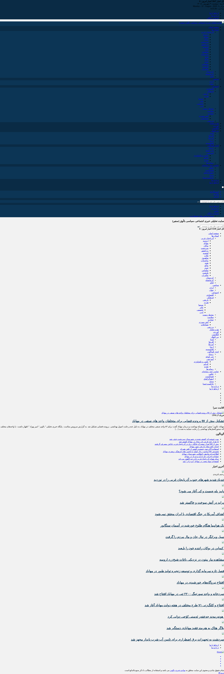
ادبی (201, 106)
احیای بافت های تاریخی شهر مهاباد (204, 446)
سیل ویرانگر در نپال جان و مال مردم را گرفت (195, 537)
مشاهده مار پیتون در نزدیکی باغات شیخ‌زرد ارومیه (191, 559)
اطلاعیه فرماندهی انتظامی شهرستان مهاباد (200, 454)
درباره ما (215, 16)
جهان (211, 84)
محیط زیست (208, 109)
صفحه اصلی (213, 27)
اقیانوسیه (210, 143)
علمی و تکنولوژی (201, 155)
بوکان (206, 39)
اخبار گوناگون (213, 146)
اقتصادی (210, 89)
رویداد (211, 148)
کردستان (210, 72)
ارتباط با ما (214, 13)
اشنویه (205, 47)
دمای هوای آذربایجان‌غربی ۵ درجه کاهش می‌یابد (198, 459)
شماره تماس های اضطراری (202, 216)
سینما (200, 99)
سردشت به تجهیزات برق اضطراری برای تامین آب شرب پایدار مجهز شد (177, 639)
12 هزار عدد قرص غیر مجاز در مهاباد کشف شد (199, 442)
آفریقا (211, 136)
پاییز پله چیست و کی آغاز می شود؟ (201, 491)
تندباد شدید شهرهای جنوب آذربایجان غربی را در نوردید (189, 479)
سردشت (204, 42)
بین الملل (215, 131)
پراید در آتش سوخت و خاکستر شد (202, 502)
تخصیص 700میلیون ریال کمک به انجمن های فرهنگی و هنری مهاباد (191, 451)
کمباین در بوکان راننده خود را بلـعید (201, 548)
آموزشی (210, 153)
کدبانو (206, 158)
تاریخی (205, 94)
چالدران (205, 69)
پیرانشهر (204, 44)
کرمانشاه (210, 74)
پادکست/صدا (208, 178)
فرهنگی (210, 91)
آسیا (212, 133)
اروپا (212, 141)
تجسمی (200, 104)
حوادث (211, 113)
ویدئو (211, 175)
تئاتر (201, 101)
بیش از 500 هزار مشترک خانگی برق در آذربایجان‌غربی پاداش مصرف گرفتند (187, 444)
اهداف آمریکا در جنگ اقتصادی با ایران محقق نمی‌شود (189, 514)
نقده (206, 57)
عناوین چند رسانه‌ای (210, 165)
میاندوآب (204, 54)
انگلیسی (215, 128)
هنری (206, 96)
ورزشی (210, 121)
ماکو (206, 59)
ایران (211, 81)
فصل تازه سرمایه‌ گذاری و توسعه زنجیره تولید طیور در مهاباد (185, 571)
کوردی (216, 126)
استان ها (215, 30)
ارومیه (205, 34)
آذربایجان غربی (207, 32)
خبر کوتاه (210, 150)
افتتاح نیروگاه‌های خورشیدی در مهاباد (200, 582)
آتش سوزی (203, 116)
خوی (206, 62)
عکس (211, 168)
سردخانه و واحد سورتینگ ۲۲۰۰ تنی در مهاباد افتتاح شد (189, 594)
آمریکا (211, 138)
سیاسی (215, 79)
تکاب (206, 49)
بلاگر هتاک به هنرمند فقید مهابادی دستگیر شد (195, 628)
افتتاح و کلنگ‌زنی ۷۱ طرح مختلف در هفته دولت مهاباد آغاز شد (184, 605)
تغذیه (206, 160)
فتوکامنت (209, 170)
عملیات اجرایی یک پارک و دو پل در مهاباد (201, 456)
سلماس (205, 64)
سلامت (210, 111)
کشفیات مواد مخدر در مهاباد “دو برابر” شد (201, 461)
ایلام (212, 76)
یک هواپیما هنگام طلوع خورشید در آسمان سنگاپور (192, 525)
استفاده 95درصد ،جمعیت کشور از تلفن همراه (199, 449)
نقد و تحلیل (214, 123)
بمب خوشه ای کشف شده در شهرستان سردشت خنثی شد (194, 439)
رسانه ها (210, 163)
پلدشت (205, 67)
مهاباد (206, 37)
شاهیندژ (205, 52)
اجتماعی (215, 86)
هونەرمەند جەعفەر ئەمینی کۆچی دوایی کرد (196, 616)
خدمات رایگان (213, 18)
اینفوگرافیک (209, 173)
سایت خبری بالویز (177, 670)
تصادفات (204, 118)
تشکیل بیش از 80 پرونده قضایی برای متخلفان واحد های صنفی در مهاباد (178, 421)
